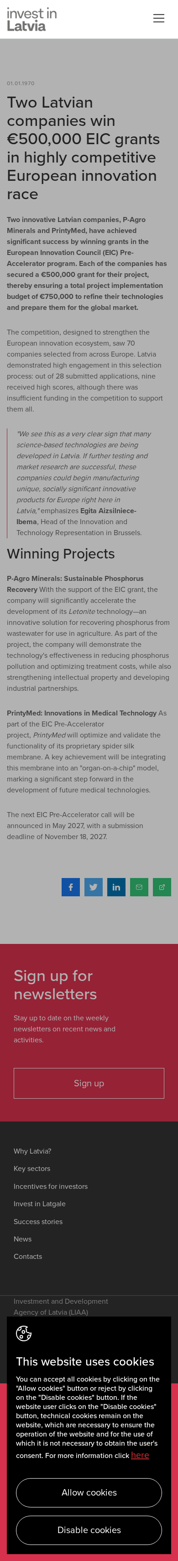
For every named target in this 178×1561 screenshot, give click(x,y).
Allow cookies (89, 1492)
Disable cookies (89, 1530)
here (140, 1455)
